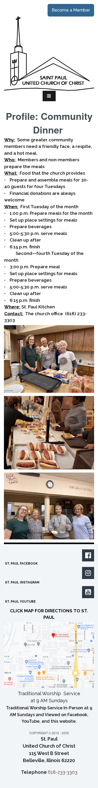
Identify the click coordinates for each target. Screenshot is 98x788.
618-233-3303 (62, 772)
